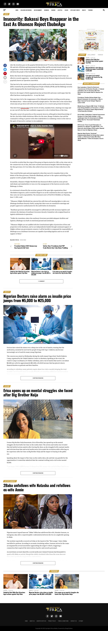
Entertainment (38, 10)
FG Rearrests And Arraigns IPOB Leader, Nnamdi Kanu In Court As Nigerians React (91, 128)
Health (84, 10)
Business (46, 10)
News (17, 10)
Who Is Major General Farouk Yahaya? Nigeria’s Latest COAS (90, 101)
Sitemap (81, 621)
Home (26, 621)
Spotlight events (75, 10)
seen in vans (25, 108)
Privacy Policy (52, 621)
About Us (32, 621)
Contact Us (74, 621)
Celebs (66, 10)
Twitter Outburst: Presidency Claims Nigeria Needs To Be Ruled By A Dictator (91, 109)
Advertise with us (41, 621)
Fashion (53, 10)
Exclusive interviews (26, 10)
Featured (23, 240)
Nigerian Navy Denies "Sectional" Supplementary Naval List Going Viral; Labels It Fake (91, 135)
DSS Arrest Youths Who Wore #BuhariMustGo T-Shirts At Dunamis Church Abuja (90, 138)
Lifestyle (60, 10)
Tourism (90, 10)
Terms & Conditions (63, 621)
